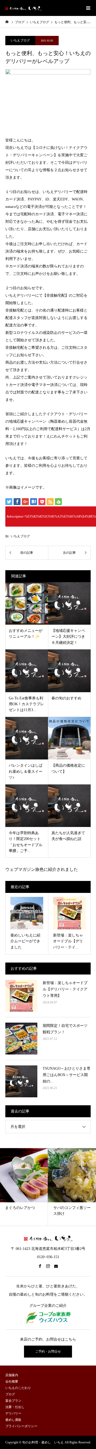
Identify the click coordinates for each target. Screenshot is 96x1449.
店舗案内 (11, 1375)
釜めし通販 (13, 1420)
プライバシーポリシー (21, 1426)
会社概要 (11, 1381)
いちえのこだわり (18, 1388)
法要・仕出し (15, 1407)
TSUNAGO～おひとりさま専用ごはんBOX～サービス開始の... (66, 1074)
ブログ (20, 22)
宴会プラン (13, 1400)
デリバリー (13, 1413)
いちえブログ (39, 22)
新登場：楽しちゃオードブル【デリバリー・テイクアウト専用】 (65, 989)
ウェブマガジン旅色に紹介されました (41, 869)
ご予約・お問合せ (48, 1351)
